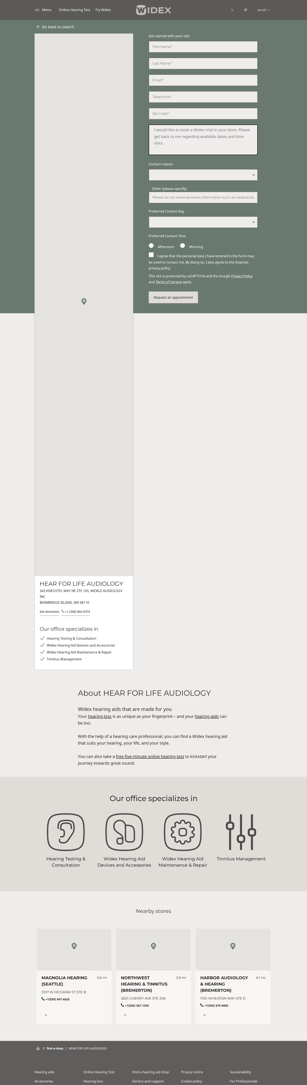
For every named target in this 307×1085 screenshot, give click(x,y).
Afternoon (166, 247)
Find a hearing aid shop (150, 1072)
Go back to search (58, 26)
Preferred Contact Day (166, 211)
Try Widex (103, 10)
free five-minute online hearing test (150, 756)
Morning (195, 247)
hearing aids (207, 716)
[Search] (232, 10)
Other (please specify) (169, 188)
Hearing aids (44, 1072)
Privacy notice (192, 1072)
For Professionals (244, 1081)
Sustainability (240, 1072)
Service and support (148, 1081)
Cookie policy (191, 1081)
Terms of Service (169, 282)
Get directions (49, 612)
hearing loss (100, 716)
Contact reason (161, 164)
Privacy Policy (241, 276)
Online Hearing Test (74, 10)
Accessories (43, 1081)
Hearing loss (93, 1081)
